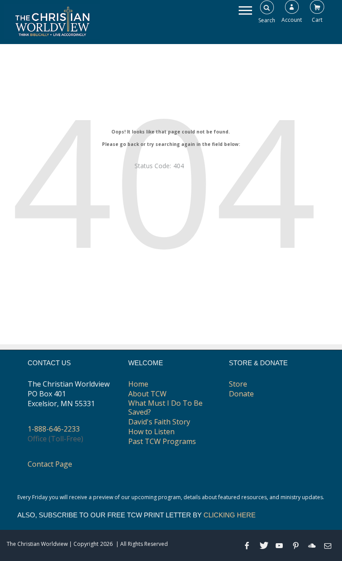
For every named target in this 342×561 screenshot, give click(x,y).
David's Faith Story (159, 421)
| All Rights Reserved (141, 544)
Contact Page (50, 464)
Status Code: (152, 165)
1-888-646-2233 (54, 428)
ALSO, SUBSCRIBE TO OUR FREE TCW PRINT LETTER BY (136, 515)
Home (138, 383)
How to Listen (151, 431)
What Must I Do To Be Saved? (165, 407)
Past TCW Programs (162, 441)
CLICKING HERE (230, 515)
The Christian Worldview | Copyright (52, 544)
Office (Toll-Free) (55, 439)
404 (164, 178)
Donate (241, 393)
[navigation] (245, 10)
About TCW (147, 393)
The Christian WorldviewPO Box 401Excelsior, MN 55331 (69, 393)
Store (238, 383)
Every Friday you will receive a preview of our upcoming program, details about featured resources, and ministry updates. (170, 497)
